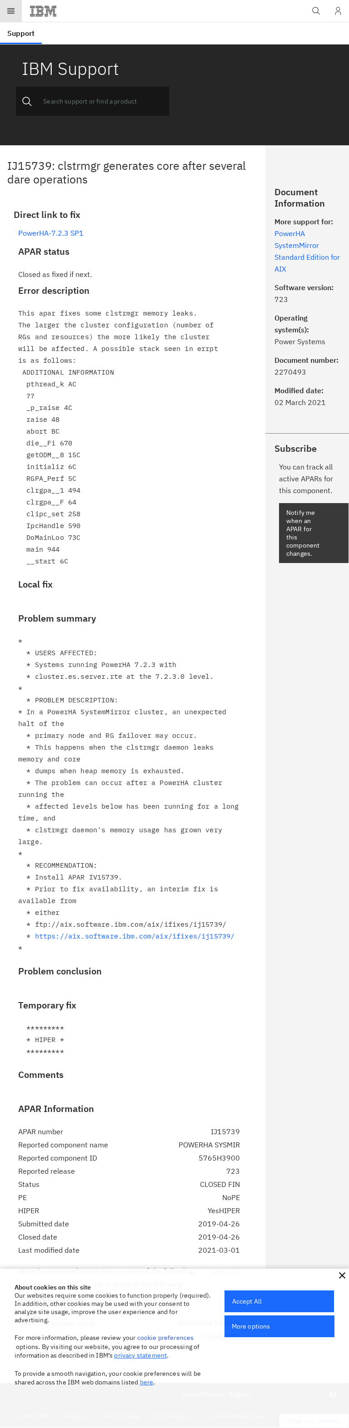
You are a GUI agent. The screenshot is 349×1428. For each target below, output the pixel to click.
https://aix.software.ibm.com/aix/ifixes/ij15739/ (135, 936)
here (147, 1382)
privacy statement (140, 1355)
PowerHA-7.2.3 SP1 (51, 232)
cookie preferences (165, 1338)
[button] (342, 1275)
